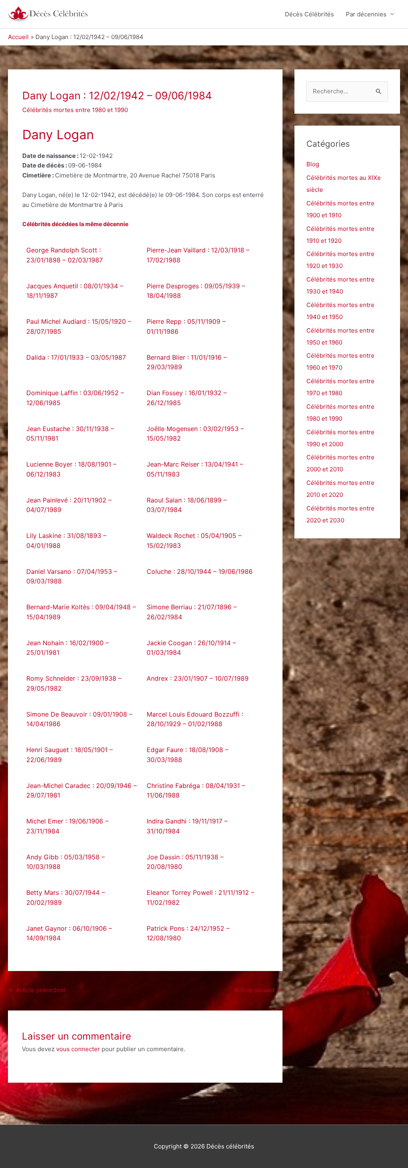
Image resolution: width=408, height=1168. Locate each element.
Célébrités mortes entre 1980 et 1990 (75, 110)
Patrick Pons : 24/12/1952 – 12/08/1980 (188, 933)
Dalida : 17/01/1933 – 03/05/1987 (76, 357)
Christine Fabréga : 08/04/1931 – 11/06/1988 (196, 791)
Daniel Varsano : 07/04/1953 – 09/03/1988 (71, 576)
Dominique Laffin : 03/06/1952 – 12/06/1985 (75, 398)
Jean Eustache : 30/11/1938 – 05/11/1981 (70, 434)
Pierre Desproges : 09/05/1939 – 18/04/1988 (196, 291)
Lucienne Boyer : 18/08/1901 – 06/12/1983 (71, 469)
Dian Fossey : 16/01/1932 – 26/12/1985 (187, 398)
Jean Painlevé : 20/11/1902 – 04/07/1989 (69, 505)
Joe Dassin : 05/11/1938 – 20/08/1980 (185, 862)
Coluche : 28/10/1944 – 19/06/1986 (200, 571)
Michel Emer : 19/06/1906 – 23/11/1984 (67, 826)
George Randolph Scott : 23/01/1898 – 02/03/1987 (64, 255)
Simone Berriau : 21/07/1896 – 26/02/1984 (192, 612)
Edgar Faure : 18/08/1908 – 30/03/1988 (187, 755)
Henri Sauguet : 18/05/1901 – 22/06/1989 (69, 755)
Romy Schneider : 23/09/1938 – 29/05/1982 (74, 683)
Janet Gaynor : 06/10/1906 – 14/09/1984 (69, 933)
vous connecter (78, 1049)
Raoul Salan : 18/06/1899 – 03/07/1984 (187, 505)
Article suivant (258, 990)
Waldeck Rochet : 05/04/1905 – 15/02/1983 (194, 541)
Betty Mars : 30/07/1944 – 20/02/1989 (65, 897)
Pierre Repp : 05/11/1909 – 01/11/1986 (186, 326)
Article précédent (37, 990)
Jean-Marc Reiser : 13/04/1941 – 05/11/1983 (195, 469)
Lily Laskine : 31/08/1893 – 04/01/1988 (66, 541)
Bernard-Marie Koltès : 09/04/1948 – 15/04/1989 (81, 612)
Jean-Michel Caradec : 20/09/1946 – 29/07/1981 (81, 791)
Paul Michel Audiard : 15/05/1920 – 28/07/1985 (78, 326)
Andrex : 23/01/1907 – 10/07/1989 (198, 678)
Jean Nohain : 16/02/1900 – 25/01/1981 (67, 648)
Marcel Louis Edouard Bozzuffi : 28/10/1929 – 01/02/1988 (195, 719)
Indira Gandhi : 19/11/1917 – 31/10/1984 (187, 826)
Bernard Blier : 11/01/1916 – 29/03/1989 (187, 362)
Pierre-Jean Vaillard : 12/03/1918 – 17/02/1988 (198, 255)
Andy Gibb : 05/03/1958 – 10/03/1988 (65, 862)
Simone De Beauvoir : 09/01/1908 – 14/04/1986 (79, 719)
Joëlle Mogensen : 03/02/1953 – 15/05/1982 (195, 434)
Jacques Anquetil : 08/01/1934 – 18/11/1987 (74, 291)
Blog (312, 164)
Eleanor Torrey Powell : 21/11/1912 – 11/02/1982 (200, 897)
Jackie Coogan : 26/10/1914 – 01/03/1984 (191, 648)
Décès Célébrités (309, 14)
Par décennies (366, 14)
